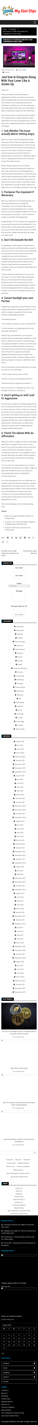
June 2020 (20, 969)
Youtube (5, 1381)
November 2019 (20, 992)
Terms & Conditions (23, 1166)
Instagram (6, 1372)
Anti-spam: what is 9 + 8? (19, 606)
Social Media (20, 702)
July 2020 (20, 965)
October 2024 (20, 814)
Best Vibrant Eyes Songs (19, 1068)
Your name (19, 568)
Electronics (20, 645)
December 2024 (20, 806)
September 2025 (20, 772)
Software (20, 706)
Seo (20, 699)
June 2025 (20, 783)
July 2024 (20, 825)
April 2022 (20, 905)
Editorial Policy (18, 1170)
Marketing (20, 680)
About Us (18, 1160)
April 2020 (20, 973)
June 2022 (20, 897)
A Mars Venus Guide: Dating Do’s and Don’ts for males (10, 553)
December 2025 (20, 764)
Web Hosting (20, 729)
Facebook (6, 1363)
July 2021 (20, 927)
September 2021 (20, 924)
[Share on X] (12, 537)
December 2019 (20, 988)
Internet (20, 672)
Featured (7, 72)
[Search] (35, 1152)
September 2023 (20, 863)
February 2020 (20, 981)
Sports (20, 710)
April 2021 (20, 939)
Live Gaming (20, 676)
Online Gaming (20, 687)
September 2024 (20, 817)
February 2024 (20, 844)
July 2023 (20, 871)
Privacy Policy (11, 1163)
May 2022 (20, 901)
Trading (20, 725)
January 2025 (20, 802)
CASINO (20, 638)
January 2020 (20, 984)
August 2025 (20, 776)
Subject (19, 583)
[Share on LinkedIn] (16, 537)
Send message (19, 614)
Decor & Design (20, 642)
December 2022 (20, 878)
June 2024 (20, 829)
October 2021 (20, 920)
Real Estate (20, 691)
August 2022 (20, 893)
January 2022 (20, 912)
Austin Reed (21, 70)
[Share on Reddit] (29, 537)
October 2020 (20, 954)
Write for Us (10, 1166)
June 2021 (20, 931)
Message (19, 591)
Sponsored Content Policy (19, 1177)
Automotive (20, 630)
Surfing (20, 718)
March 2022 (20, 909)
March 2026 (20, 753)
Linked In (6, 1377)
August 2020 (20, 962)
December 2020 (20, 946)
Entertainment (20, 649)
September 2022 (20, 890)
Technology (20, 721)
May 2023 (20, 874)
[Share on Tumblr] (33, 537)
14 (24, 1339)
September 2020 (20, 958)
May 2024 (20, 833)
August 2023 (20, 867)
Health (20, 664)
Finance (20, 657)
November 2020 (20, 950)
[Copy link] (7, 542)
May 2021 (20, 935)
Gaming (20, 661)
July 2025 (20, 779)
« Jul (2, 1353)
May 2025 (20, 787)
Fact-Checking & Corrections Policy (18, 1173)
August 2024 (20, 821)
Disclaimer (26, 1160)
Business (20, 634)
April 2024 (20, 836)
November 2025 (20, 768)
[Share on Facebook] (7, 537)
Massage (20, 683)
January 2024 (20, 848)
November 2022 (20, 882)
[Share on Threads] (3, 542)
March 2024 (20, 840)
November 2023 (20, 855)
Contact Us (9, 1160)
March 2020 (20, 977)
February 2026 (20, 757)
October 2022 (20, 886)
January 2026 (20, 760)
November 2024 (20, 810)
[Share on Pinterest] (24, 537)
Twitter (5, 1368)
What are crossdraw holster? (11, 1316)
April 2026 (20, 749)
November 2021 (20, 916)
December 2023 (20, 852)
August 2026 (20, 741)
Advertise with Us (23, 1163)
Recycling (20, 695)
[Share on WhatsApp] (20, 537)
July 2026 (20, 745)
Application (20, 626)
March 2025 (20, 795)
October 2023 (20, 859)
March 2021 (20, 943)
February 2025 (20, 798)
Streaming (20, 714)
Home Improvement (20, 668)
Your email (19, 576)
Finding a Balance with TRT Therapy (13, 1283)
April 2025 (20, 791)
